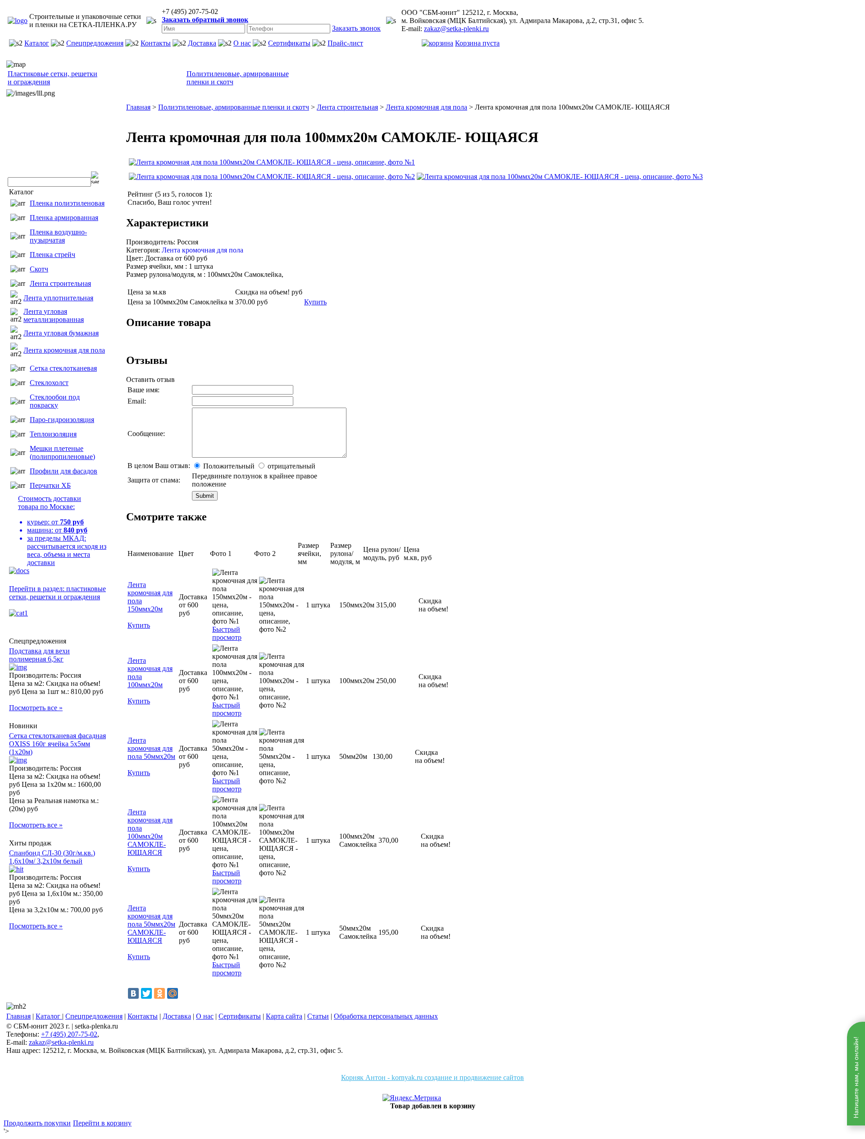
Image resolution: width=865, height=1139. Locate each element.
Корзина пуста (477, 43)
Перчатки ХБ (50, 485)
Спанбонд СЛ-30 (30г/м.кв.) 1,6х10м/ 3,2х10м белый (52, 857)
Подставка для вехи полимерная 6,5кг (39, 655)
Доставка (202, 43)
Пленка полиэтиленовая (67, 203)
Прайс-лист (345, 43)
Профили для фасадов (63, 471)
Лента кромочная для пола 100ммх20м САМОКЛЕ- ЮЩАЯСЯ (150, 832)
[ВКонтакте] (133, 993)
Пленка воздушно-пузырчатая (58, 236)
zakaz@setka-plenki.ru (456, 28)
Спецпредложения (94, 43)
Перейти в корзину (102, 1123)
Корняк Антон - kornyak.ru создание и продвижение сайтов (432, 1077)
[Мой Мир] (172, 993)
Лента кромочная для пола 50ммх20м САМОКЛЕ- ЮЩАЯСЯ (151, 924)
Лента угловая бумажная (61, 333)
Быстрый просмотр (226, 633)
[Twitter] (146, 993)
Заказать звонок (356, 28)
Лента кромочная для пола (64, 350)
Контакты (156, 43)
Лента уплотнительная (58, 298)
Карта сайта (284, 1016)
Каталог (36, 43)
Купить (315, 302)
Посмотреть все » (36, 708)
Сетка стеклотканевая (63, 368)
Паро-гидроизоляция (62, 419)
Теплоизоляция (53, 434)
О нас (242, 43)
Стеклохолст (49, 382)
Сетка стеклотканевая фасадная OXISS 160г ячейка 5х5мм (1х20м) (57, 744)
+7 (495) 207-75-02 (69, 1034)
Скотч (39, 269)
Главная (18, 1016)
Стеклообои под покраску (55, 401)
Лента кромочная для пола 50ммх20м (151, 748)
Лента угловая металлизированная (53, 315)
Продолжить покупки (37, 1123)
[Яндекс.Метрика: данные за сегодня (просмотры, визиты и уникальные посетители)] (411, 1098)
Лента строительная (60, 283)
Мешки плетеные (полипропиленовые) (62, 452)
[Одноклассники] (159, 993)
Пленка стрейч (52, 254)
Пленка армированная (64, 217)
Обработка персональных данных (386, 1016)
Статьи (318, 1016)
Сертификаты (289, 43)
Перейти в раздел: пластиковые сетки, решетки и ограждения (57, 593)
